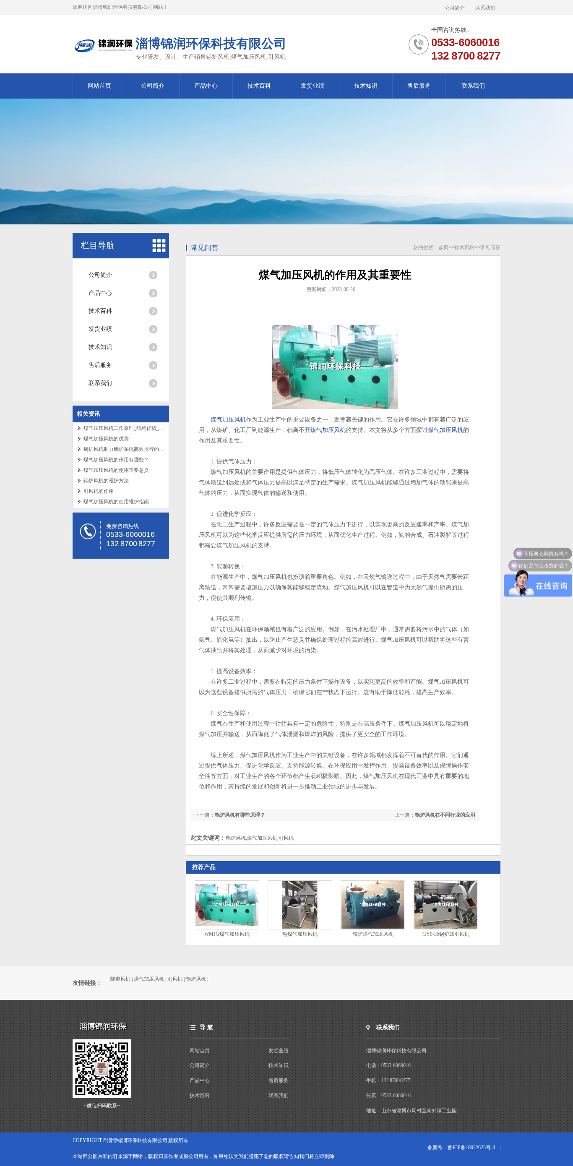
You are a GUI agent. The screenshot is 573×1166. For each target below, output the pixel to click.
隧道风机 (120, 979)
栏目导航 (98, 245)
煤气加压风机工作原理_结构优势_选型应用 (131, 428)
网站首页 (99, 86)
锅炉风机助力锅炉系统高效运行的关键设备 (131, 449)
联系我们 (485, 8)
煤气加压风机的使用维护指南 (116, 502)
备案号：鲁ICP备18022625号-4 (461, 1147)
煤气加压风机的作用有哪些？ (116, 460)
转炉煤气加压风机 (373, 934)
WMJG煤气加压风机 (227, 934)
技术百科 (259, 86)
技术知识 (366, 86)
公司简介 (455, 8)
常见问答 (204, 247)
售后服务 (419, 86)
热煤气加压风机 (300, 934)
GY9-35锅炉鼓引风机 (445, 934)
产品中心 (206, 86)
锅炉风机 (196, 979)
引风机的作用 (98, 491)
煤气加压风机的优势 (106, 439)
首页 (443, 247)
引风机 (174, 979)
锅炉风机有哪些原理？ (240, 815)
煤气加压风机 (228, 419)
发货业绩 (312, 86)
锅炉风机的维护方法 (106, 481)
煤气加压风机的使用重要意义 (116, 470)
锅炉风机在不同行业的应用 (445, 815)
